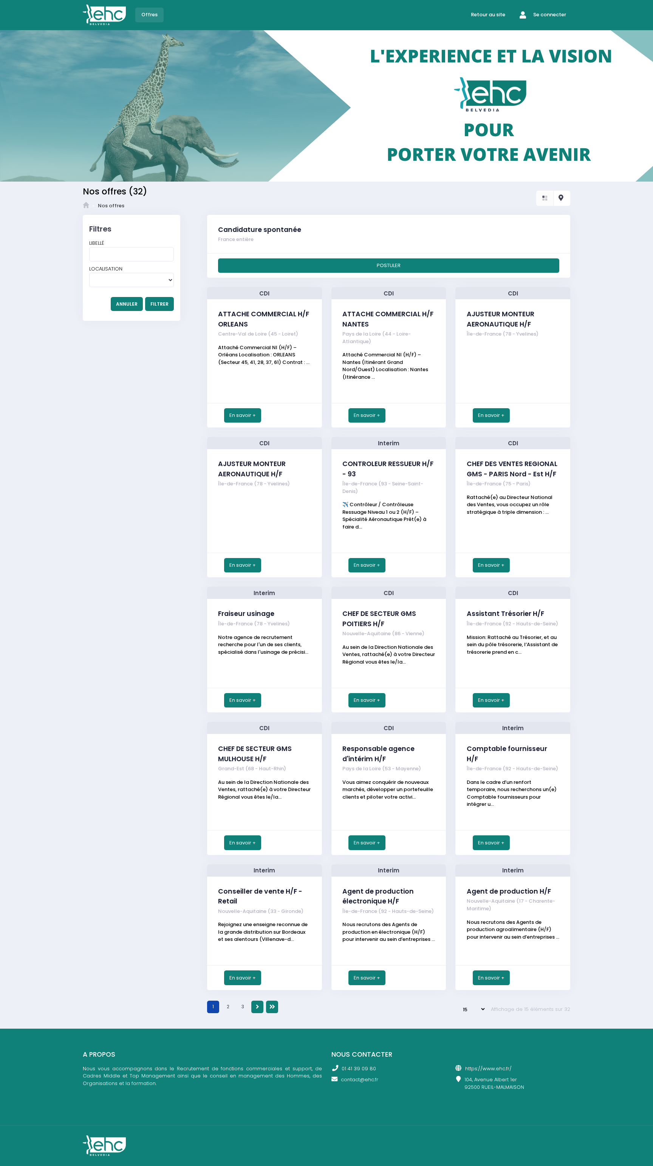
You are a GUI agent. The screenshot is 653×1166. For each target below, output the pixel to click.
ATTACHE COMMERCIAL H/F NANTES (387, 318)
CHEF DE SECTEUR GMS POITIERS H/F (379, 618)
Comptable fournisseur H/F (507, 753)
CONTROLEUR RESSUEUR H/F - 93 (387, 468)
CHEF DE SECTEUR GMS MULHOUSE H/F (255, 753)
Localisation (105, 268)
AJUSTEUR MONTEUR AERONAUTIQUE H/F (500, 318)
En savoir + (242, 415)
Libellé (96, 243)
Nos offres (111, 205)
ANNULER (127, 304)
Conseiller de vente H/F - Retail (260, 896)
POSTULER (389, 265)
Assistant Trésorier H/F (505, 613)
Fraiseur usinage (246, 613)
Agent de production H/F (509, 891)
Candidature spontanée (259, 229)
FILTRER (159, 304)
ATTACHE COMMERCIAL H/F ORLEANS (263, 318)
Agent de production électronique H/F (378, 896)
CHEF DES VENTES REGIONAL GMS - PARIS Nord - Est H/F (512, 468)
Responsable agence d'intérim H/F (378, 753)
